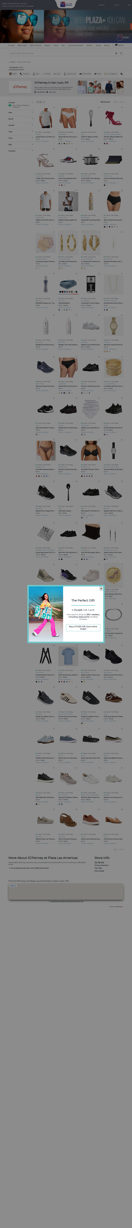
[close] (101, 588)
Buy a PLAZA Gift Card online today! (83, 627)
